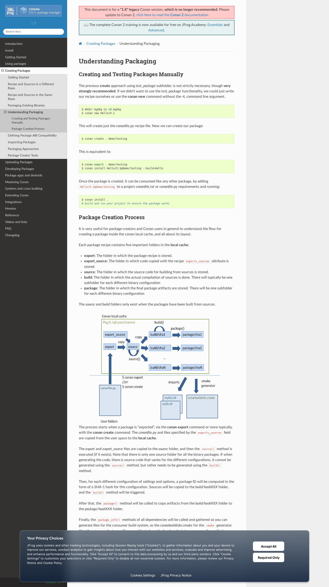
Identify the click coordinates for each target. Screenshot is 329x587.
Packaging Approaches (23, 149)
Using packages (15, 63)
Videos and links (16, 222)
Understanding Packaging (25, 112)
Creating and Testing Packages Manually (31, 120)
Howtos (10, 208)
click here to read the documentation (172, 15)
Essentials (215, 25)
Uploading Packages (18, 162)
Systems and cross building (23, 188)
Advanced (156, 30)
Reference (12, 215)
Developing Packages (19, 169)
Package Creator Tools (23, 155)
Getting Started (15, 57)
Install (9, 50)
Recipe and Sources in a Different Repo (31, 86)
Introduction (14, 43)
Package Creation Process (28, 129)
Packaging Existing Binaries (26, 105)
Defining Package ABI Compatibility (32, 135)
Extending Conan (17, 195)
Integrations (13, 202)
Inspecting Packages (22, 142)
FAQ (8, 228)
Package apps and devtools (23, 175)
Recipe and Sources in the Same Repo (30, 97)
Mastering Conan (17, 182)
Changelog (12, 235)
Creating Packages (17, 70)
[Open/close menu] (2, 71)
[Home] (80, 43)
